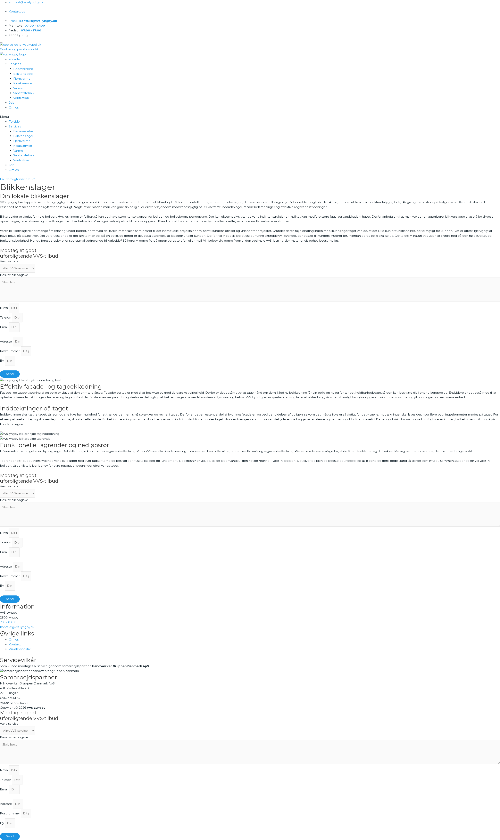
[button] (250, 116)
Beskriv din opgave (14, 275)
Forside (14, 59)
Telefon (6, 317)
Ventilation (21, 98)
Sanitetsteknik (23, 93)
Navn (4, 308)
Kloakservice (22, 83)
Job (11, 102)
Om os (14, 107)
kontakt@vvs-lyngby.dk (17, 627)
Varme (18, 88)
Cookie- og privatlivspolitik (19, 49)
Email (4, 327)
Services (15, 64)
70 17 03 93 (8, 622)
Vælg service (9, 261)
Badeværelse (23, 69)
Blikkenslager (23, 74)
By (2, 361)
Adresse (6, 341)
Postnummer (10, 351)
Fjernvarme (21, 78)
